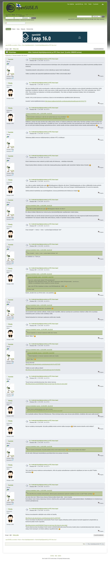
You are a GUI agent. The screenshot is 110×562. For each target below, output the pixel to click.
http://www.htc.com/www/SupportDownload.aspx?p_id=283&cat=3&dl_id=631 (46, 118)
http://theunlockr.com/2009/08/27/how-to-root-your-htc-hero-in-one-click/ (46, 384)
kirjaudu (24, 14)
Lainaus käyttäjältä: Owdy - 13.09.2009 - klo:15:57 (39, 490)
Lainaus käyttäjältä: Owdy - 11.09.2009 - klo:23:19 (39, 250)
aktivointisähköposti (14, 16)
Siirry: (84, 544)
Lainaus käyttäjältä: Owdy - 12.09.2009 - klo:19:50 (39, 349)
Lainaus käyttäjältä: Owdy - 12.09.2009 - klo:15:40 (39, 305)
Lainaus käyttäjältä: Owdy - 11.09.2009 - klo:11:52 (39, 273)
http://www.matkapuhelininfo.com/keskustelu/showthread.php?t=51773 (65, 101)
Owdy (10, 83)
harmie (10, 59)
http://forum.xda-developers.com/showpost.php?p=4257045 (43, 364)
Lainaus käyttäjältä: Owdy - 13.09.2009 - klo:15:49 (39, 446)
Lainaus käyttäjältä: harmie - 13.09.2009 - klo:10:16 (39, 406)
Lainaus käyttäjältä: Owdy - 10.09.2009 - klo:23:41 (39, 113)
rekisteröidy (31, 14)
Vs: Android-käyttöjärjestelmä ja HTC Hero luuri (43, 59)
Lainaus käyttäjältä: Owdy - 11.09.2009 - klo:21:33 (39, 205)
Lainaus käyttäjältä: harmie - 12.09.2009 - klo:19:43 (39, 329)
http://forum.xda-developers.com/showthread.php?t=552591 (43, 370)
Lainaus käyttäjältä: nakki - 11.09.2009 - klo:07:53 (40, 277)
